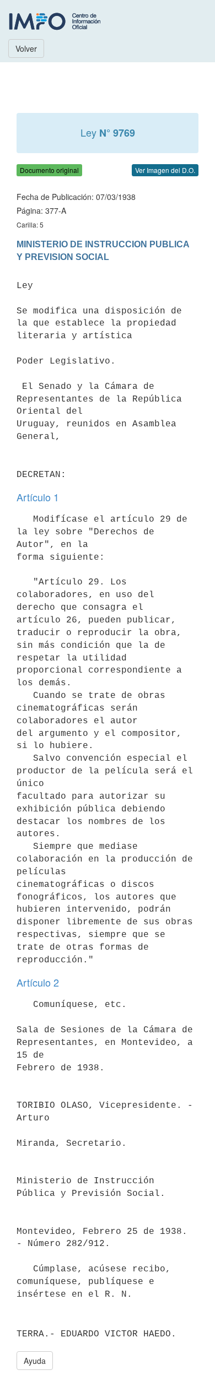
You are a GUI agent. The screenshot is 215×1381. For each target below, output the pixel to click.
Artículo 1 (38, 497)
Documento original (49, 170)
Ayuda (35, 1360)
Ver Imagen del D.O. (165, 170)
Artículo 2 (38, 982)
